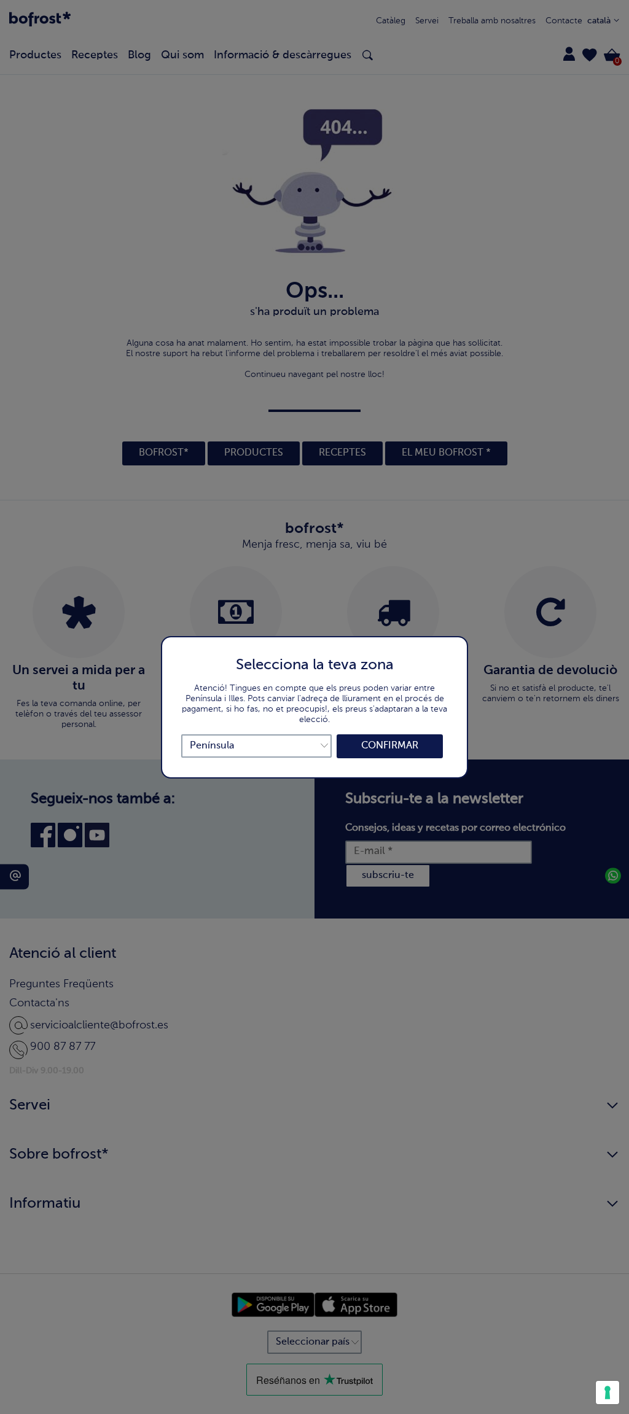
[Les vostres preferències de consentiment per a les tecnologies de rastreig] (607, 1392)
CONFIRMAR (389, 746)
